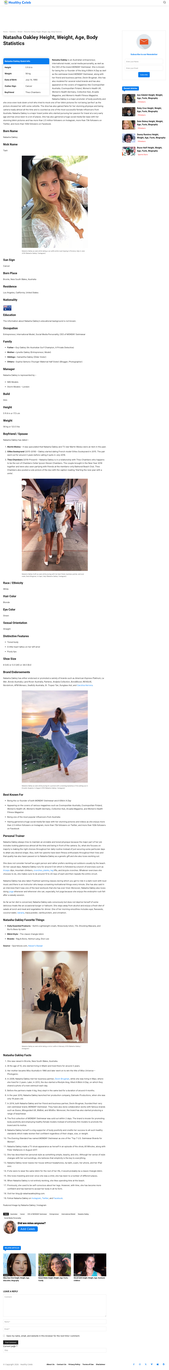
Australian (13, 1214)
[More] (93, 51)
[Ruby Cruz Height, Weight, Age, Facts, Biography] (128, 111)
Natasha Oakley (83, 1214)
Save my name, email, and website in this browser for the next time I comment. (43, 1336)
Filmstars (77, 1275)
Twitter (45, 1198)
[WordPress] (163, 1364)
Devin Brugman (62, 1079)
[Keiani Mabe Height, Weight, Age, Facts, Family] (54, 1264)
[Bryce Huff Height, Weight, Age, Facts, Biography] (128, 151)
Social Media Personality (12, 1218)
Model (20, 32)
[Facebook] (134, 1364)
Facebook (58, 1198)
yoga (11, 891)
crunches (38, 870)
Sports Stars (143, 154)
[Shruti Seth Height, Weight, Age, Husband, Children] (90, 1264)
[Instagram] (139, 1364)
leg (51, 870)
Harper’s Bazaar (35, 946)
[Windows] (157, 1364)
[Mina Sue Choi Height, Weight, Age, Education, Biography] (19, 1264)
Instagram (36, 1198)
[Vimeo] (151, 1364)
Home (5, 32)
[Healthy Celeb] (17, 2)
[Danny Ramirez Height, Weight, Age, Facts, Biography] (128, 138)
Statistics (12, 32)
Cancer (22, 1214)
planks (46, 870)
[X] (145, 1364)
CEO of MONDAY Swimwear (37, 1214)
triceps (6, 870)
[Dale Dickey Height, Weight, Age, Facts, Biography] (128, 124)
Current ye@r (10, 1346)
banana (20, 912)
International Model (68, 1214)
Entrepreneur (54, 1214)
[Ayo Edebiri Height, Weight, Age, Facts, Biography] (128, 98)
